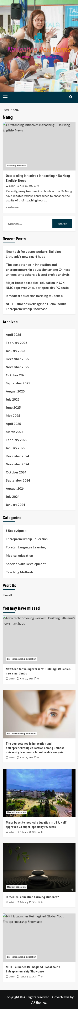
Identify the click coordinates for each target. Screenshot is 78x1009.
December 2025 (17, 359)
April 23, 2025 (26, 186)
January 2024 (15, 504)
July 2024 (13, 496)
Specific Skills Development (26, 564)
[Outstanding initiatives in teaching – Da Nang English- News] (39, 146)
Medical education (19, 555)
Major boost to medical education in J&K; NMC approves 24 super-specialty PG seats (37, 285)
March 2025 (14, 432)
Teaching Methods (16, 165)
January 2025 (15, 448)
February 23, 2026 (28, 902)
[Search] (70, 97)
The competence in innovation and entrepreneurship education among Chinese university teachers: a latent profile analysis (38, 269)
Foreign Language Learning (26, 547)
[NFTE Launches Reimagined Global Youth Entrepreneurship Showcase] (39, 937)
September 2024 (18, 480)
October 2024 (16, 472)
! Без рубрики (16, 530)
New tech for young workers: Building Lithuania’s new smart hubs (33, 254)
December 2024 (17, 456)
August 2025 (15, 391)
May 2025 (13, 415)
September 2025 (18, 383)
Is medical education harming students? (34, 296)
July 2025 (13, 399)
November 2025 (17, 367)
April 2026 (13, 334)
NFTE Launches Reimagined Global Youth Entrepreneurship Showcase (36, 306)
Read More (12, 207)
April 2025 (13, 423)
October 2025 (16, 375)
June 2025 (13, 407)
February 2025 (16, 440)
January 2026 (15, 351)
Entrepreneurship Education (27, 539)
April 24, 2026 (26, 757)
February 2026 (16, 343)
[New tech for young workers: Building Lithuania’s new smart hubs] (39, 639)
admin (12, 186)
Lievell (7, 595)
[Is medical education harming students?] (39, 867)
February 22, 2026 (28, 976)
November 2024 (17, 464)
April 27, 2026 (26, 678)
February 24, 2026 (28, 832)
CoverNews (60, 997)
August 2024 (15, 488)
